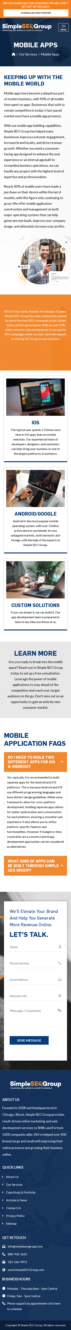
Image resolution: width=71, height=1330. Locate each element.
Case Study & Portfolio (21, 1192)
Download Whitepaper (36, 12)
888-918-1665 (17, 1254)
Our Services (28, 54)
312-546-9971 (17, 1262)
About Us (12, 1176)
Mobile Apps (50, 54)
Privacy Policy (15, 1215)
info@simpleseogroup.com (25, 1246)
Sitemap (11, 1223)
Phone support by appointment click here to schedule (33, 1306)
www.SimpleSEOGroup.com (25, 1269)
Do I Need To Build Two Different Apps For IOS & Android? (31, 762)
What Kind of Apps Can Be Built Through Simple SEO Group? (33, 865)
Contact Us (13, 1208)
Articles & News (16, 1200)
